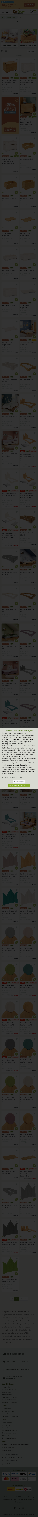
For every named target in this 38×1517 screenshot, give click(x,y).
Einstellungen (19, 782)
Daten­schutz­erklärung (9, 777)
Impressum (22, 777)
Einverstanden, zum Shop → (19, 785)
